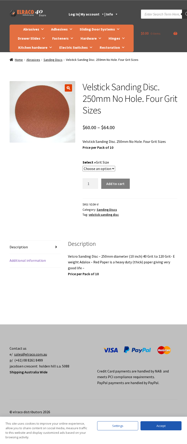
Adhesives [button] (59, 29)
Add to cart (115, 183)
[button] (68, 88)
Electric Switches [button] (73, 47)
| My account (89, 14)
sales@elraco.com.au (30, 354)
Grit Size (102, 162)
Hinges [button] (114, 38)
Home (19, 60)
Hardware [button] (89, 38)
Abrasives (33, 60)
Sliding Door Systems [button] (97, 29)
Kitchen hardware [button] (32, 47)
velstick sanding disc (104, 215)
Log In (74, 14)
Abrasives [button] (31, 29)
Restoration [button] (110, 47)
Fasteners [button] (60, 38)
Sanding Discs (53, 60)
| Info (108, 14)
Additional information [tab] (28, 260)
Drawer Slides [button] (29, 38)
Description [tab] (19, 247)
